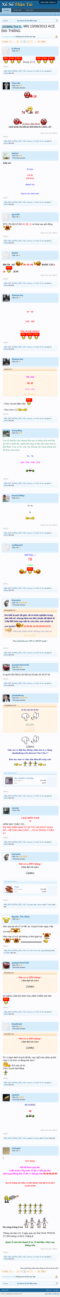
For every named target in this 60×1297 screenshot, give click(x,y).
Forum (6, 10)
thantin (15, 253)
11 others (7, 953)
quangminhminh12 (20, 665)
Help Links (29, 10)
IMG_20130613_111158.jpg (23, 778)
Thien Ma (16, 83)
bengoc (15, 153)
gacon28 (15, 214)
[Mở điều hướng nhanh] (57, 21)
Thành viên (17, 10)
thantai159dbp (18, 495)
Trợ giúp (56, 1290)
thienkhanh (17, 1024)
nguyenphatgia (46, 950)
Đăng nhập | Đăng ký (48, 2)
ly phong (16, 48)
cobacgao (16, 1148)
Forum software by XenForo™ (11, 1294)
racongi (15, 808)
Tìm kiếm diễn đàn (9, 14)
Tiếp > (43, 42)
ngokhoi (15, 1095)
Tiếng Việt (4, 1290)
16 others (46, 1138)
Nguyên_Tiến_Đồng (20, 917)
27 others (49, 904)
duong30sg (17, 430)
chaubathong (18, 695)
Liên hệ (48, 1290)
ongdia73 (30, 1138)
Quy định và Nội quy (52, 1294)
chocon (29, 71)
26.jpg (16, 887)
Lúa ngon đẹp (31, 904)
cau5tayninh (17, 545)
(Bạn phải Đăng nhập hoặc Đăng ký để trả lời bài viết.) (39, 1268)
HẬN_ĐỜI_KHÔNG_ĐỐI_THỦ (15, 71)
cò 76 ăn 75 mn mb (39, 71)
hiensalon (16, 600)
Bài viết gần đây (24, 14)
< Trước (5, 42)
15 (39, 42)
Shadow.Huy (17, 295)
